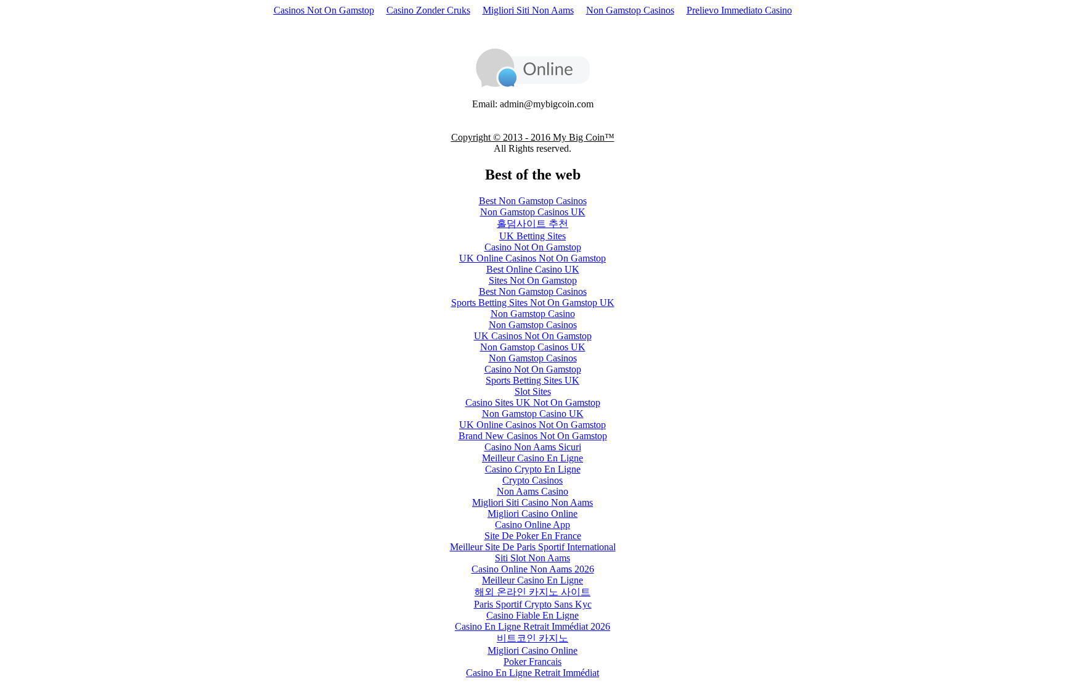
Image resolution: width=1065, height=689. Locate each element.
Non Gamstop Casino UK (533, 413)
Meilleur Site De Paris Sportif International (533, 547)
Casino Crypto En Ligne (533, 469)
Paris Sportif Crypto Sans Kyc (533, 604)
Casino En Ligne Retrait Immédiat (532, 672)
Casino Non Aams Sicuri (532, 447)
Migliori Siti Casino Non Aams (532, 502)
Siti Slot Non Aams (532, 558)
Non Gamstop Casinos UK (533, 212)
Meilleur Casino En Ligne (532, 458)
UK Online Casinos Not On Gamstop (532, 258)
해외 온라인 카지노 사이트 (532, 592)
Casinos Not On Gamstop (324, 10)
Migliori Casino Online (532, 513)
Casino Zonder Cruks (428, 10)
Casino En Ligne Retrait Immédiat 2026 (532, 626)
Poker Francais (532, 661)
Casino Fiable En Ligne (532, 615)
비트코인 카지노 (532, 638)
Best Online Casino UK (532, 269)
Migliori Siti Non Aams (528, 10)
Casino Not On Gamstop (532, 247)
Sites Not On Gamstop (533, 280)
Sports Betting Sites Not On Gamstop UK (532, 302)
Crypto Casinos (532, 480)
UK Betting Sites (532, 236)
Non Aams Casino (532, 491)
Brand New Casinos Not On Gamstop (533, 436)
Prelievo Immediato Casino (739, 10)
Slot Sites (533, 391)
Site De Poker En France (532, 535)
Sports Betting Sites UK (532, 380)
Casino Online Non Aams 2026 (532, 569)
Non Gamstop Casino (533, 313)
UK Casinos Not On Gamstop (533, 336)
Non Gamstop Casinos (630, 10)
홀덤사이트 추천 (532, 223)
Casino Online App (532, 524)
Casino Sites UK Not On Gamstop (532, 402)
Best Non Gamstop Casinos (533, 201)
